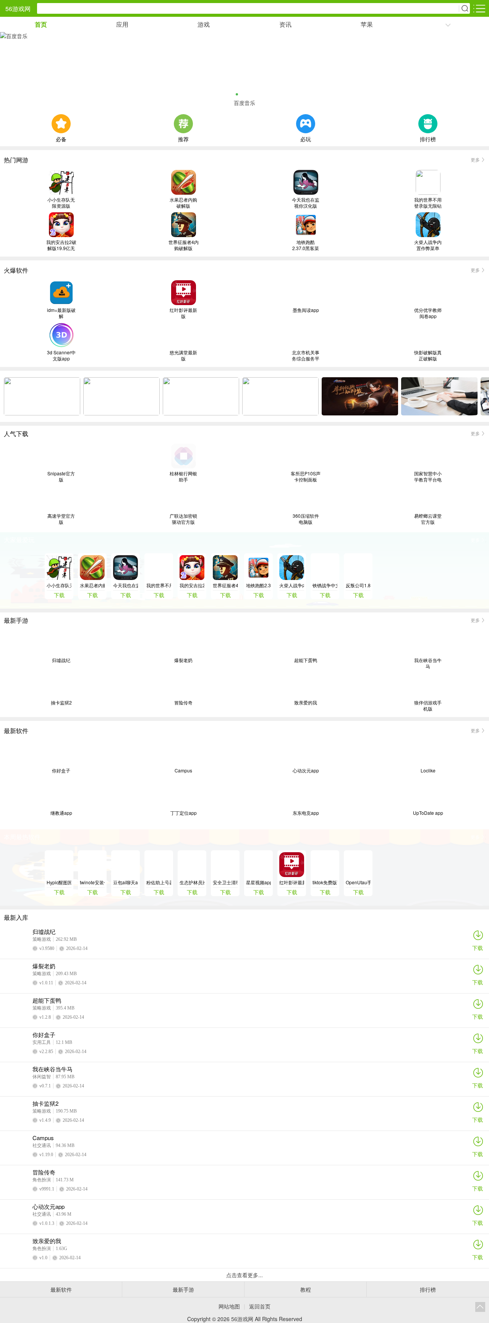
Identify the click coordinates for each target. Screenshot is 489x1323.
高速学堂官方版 (61, 519)
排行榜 (428, 138)
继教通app (61, 813)
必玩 (305, 138)
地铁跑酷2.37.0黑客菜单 (305, 245)
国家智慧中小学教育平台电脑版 (428, 476)
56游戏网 (18, 8)
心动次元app (306, 770)
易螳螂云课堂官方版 (428, 519)
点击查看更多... (244, 1275)
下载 (477, 947)
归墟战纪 (61, 660)
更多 (475, 159)
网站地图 (229, 1306)
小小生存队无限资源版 (61, 203)
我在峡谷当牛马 (428, 663)
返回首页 (259, 1306)
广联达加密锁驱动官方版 (183, 519)
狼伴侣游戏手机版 (428, 705)
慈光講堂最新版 (183, 355)
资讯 (285, 24)
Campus (183, 770)
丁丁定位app (183, 813)
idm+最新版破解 (61, 313)
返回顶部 (480, 1307)
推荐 (183, 138)
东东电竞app (306, 813)
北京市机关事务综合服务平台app (305, 355)
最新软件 (61, 1289)
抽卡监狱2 (61, 702)
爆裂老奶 (183, 660)
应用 (122, 24)
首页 (41, 24)
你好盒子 (61, 770)
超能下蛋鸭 (305, 660)
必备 (61, 138)
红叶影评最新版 (183, 313)
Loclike (428, 770)
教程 (305, 1289)
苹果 (367, 24)
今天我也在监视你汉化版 (305, 203)
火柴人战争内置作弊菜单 (428, 245)
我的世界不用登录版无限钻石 (428, 203)
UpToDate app (428, 813)
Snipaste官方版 (61, 476)
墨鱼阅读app (306, 310)
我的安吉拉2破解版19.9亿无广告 (61, 245)
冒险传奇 (183, 702)
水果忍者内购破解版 (183, 203)
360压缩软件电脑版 (306, 519)
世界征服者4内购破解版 (183, 245)
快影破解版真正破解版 (428, 355)
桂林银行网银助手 (183, 476)
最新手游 (183, 1289)
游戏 (204, 24)
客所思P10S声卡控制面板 (306, 476)
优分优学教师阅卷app (428, 313)
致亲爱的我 (305, 702)
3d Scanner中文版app (61, 355)
